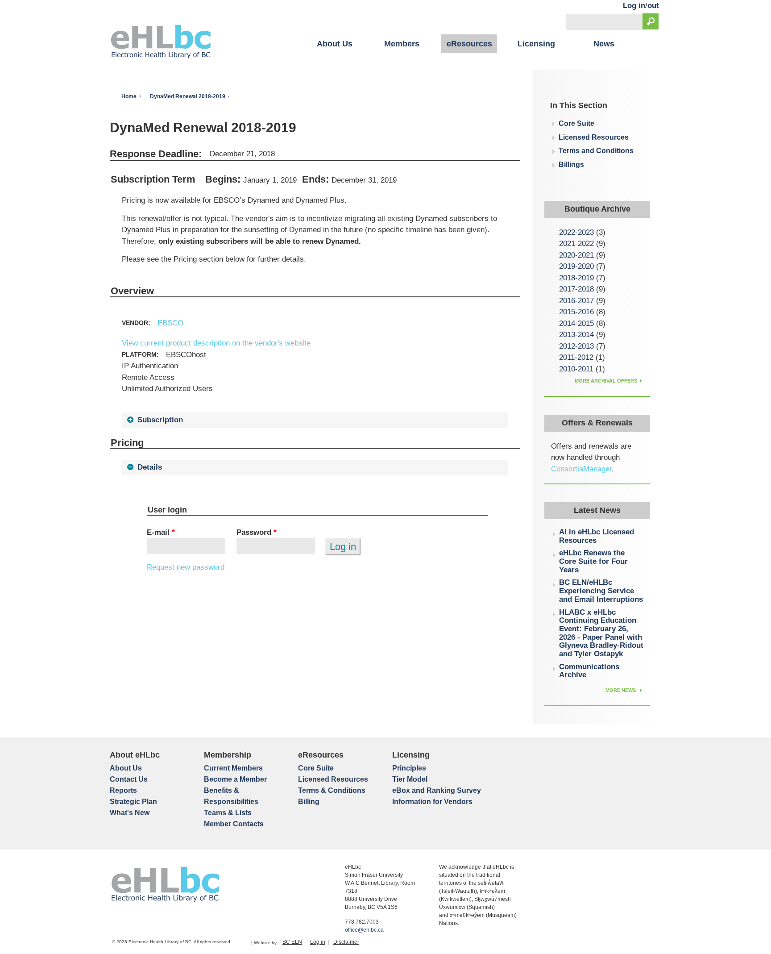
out (653, 5)
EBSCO (170, 323)
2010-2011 (576, 369)
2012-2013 (576, 346)
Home (129, 96)
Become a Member (235, 779)
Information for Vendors (432, 801)
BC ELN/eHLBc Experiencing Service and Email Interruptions (601, 590)
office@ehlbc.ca (364, 930)
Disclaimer (346, 942)
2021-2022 (576, 243)
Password (256, 532)
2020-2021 (576, 255)
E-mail (161, 532)
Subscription (160, 420)
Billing (308, 801)
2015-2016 (576, 312)
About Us (334, 43)
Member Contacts (234, 824)
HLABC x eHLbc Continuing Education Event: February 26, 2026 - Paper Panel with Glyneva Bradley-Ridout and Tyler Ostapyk (601, 633)
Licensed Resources (594, 137)
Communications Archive (589, 670)
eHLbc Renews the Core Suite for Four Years (593, 561)
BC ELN (292, 942)
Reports (123, 790)
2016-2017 (576, 300)
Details (149, 467)
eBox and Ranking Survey (436, 790)
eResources (469, 43)
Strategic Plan (133, 801)
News (603, 43)
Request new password (185, 567)
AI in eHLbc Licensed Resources (596, 536)
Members (401, 43)
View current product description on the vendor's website (216, 343)
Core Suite (576, 123)
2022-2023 (576, 232)
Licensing (536, 43)
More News (621, 690)
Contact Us (129, 779)
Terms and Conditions (596, 150)
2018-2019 (576, 278)
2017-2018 (576, 289)
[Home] (161, 43)
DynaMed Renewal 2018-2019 (187, 96)
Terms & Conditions (331, 790)
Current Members (233, 768)
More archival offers (606, 380)
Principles (409, 768)
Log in (634, 5)
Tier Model (409, 779)
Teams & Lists (228, 813)
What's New (129, 813)
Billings (571, 164)
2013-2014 (576, 334)
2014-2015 (576, 323)
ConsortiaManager (581, 469)
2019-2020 (576, 266)
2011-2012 (576, 357)
